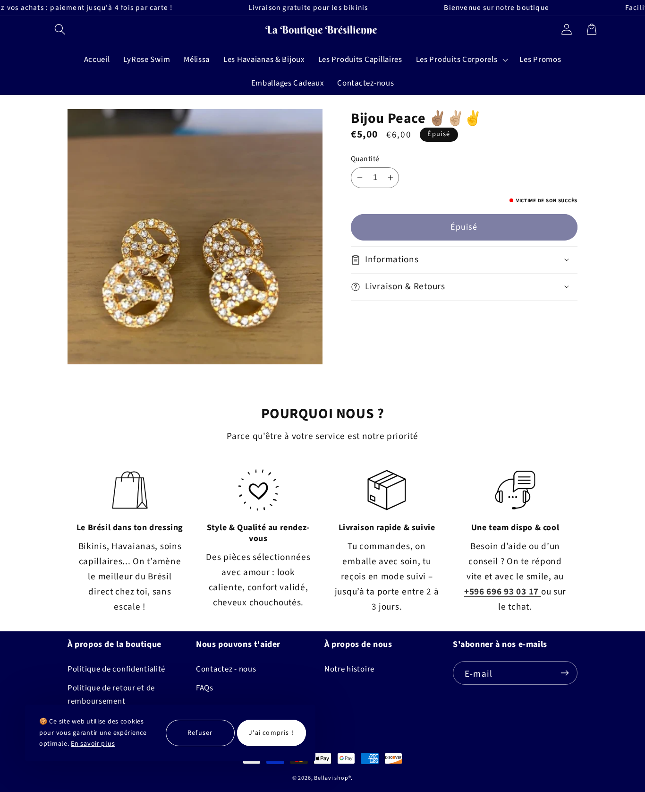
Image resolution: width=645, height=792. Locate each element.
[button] (60, 29)
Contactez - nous (226, 669)
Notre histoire (349, 669)
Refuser (199, 733)
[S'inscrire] (564, 673)
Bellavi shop (331, 778)
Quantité (365, 159)
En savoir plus (93, 744)
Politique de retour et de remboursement (111, 694)
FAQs (204, 688)
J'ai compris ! (271, 733)
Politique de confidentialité (116, 669)
